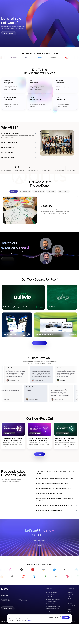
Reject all (57, 617)
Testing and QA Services (51, 611)
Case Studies (71, 594)
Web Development (50, 594)
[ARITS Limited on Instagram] (72, 621)
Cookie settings (71, 611)
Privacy (69, 609)
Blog (69, 596)
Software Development (51, 592)
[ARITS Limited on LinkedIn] (75, 621)
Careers (70, 603)
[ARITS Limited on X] (77, 621)
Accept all (66, 617)
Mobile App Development (52, 597)
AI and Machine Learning (51, 601)
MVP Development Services (52, 608)
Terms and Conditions (73, 614)
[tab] (13, 191)
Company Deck (71, 605)
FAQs (69, 601)
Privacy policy (29, 620)
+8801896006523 (5, 604)
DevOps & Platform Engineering (53, 599)
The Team (70, 598)
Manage (51, 617)
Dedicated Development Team (53, 606)
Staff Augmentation (50, 604)
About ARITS (71, 592)
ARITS (6, 621)
